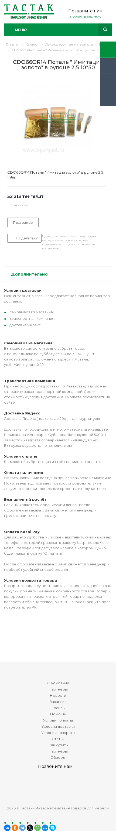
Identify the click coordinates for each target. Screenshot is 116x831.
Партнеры (58, 689)
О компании (58, 683)
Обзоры (58, 757)
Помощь (58, 714)
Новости (58, 695)
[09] (58, 118)
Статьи (58, 739)
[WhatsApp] (37, 828)
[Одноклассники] (15, 828)
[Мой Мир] (45, 828)
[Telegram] (22, 828)
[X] (30, 828)
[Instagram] (78, 785)
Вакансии (58, 701)
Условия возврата (58, 732)
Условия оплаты (58, 720)
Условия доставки (58, 726)
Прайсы (58, 708)
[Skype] (52, 828)
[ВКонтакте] (7, 828)
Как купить (58, 745)
